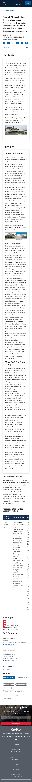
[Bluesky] (18, 43)
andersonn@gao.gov (11, 644)
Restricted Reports (15, 751)
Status (29, 517)
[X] (9, 43)
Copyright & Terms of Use (15, 757)
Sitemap (16, 764)
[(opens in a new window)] (2, 736)
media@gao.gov (9, 660)
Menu (28, 3)
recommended (12, 107)
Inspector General (15, 749)
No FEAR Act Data (15, 774)
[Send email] (27, 43)
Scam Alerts (16, 772)
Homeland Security (8, 677)
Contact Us (8, 669)
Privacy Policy (15, 759)
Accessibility (15, 762)
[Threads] (23, 43)
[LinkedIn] (14, 43)
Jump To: (7, 47)
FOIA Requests (15, 769)
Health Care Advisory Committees (15, 776)
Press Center (15, 744)
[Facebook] (5, 43)
